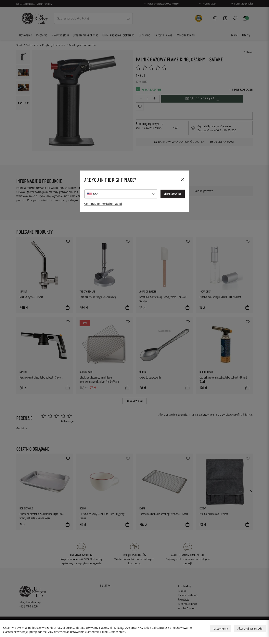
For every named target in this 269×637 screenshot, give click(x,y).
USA (95, 194)
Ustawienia (220, 628)
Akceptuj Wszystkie (250, 628)
